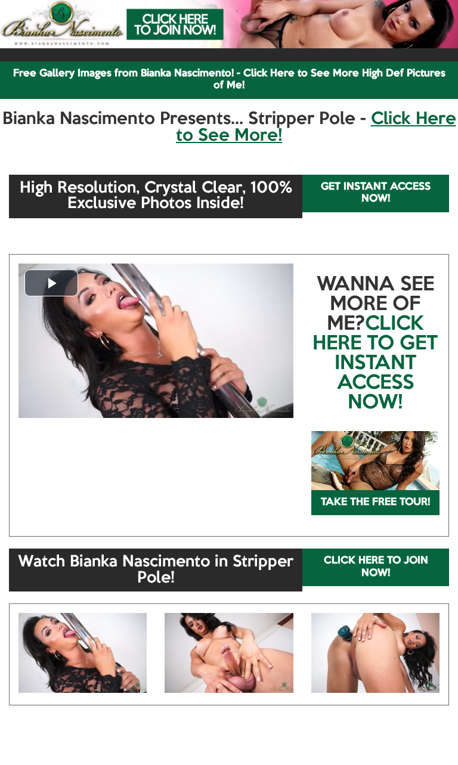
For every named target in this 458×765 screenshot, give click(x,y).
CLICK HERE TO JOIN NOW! (376, 566)
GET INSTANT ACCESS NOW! (376, 192)
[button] (51, 283)
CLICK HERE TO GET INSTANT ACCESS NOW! (375, 363)
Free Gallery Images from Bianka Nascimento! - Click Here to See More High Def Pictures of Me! (229, 79)
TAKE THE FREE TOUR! (375, 502)
